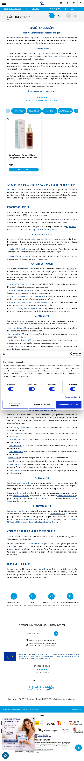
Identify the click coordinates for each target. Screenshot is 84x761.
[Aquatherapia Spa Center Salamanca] (42, 687)
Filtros (52, 15)
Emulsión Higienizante (30, 522)
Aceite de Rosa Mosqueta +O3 (20, 340)
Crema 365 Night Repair (17, 427)
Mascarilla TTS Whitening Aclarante (21, 290)
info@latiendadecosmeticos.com (64, 699)
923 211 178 (47, 699)
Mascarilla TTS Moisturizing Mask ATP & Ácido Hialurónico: (29, 302)
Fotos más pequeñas (74, 15)
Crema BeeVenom (15, 445)
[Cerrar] (33, 718)
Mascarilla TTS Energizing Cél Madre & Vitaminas (25, 308)
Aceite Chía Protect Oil (17, 346)
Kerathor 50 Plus (15, 522)
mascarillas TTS (12, 229)
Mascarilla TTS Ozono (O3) (18, 284)
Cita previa (35, 9)
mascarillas (70, 269)
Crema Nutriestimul (16, 451)
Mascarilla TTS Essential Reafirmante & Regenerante (26, 296)
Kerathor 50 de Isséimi (17, 249)
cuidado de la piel (25, 229)
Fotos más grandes (68, 15)
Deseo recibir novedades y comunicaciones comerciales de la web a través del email (42, 645)
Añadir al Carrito (23, 170)
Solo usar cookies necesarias (15, 405)
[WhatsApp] (50, 680)
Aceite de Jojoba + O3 (16, 334)
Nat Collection (45, 229)
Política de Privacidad (48, 640)
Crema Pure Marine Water (18, 439)
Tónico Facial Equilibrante (42, 498)
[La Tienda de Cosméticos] (42, 3)
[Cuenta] (67, 3)
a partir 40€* (12, 9)
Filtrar (78, 747)
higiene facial (71, 226)
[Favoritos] (61, 3)
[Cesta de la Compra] (74, 3)
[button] (8, 111)
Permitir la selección (42, 405)
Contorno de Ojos (15, 464)
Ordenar (60, 15)
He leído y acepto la (42, 640)
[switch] (32, 389)
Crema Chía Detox (15, 433)
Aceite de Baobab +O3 (17, 328)
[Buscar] (80, 3)
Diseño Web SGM (76, 709)
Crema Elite (12, 461)
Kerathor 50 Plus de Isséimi (19, 256)
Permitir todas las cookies (69, 405)
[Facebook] (34, 680)
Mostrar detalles (71, 397)
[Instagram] (42, 680)
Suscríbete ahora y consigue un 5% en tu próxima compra (42, 625)
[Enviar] (56, 633)
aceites (54, 229)
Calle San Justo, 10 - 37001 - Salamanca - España (24, 699)
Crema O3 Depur (14, 458)
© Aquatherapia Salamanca (10, 709)
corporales (35, 229)
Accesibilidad (42, 715)
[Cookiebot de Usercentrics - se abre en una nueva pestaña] (71, 354)
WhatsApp (5, 755)
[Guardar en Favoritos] (8, 119)
